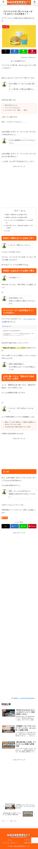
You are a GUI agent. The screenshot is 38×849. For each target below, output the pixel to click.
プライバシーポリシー (10, 843)
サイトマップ (28, 840)
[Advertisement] (19, 187)
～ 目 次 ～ (16, 211)
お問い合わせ (28, 843)
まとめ (8, 231)
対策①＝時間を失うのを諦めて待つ (16, 214)
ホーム (10, 840)
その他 (5, 517)
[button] (34, 473)
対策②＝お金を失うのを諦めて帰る (16, 217)
